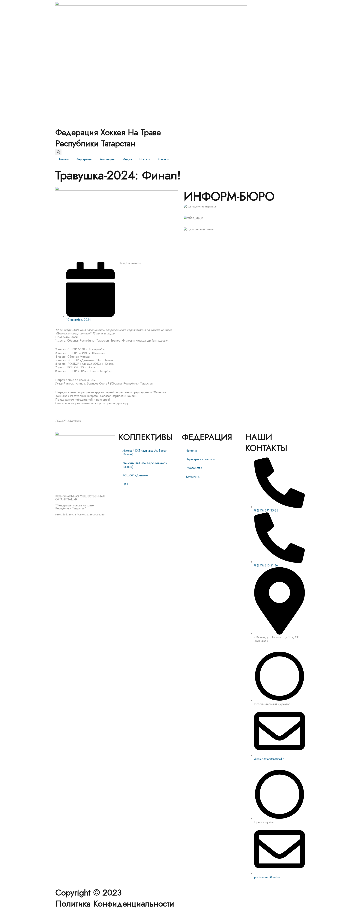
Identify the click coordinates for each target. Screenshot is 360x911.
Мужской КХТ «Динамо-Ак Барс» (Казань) (144, 452)
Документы (193, 476)
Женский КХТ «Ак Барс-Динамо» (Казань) (144, 465)
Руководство (194, 468)
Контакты (163, 159)
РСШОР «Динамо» (135, 475)
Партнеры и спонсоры (200, 459)
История (191, 450)
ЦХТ (125, 484)
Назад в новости (130, 263)
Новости (144, 159)
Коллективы (107, 159)
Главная (64, 159)
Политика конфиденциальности (114, 903)
